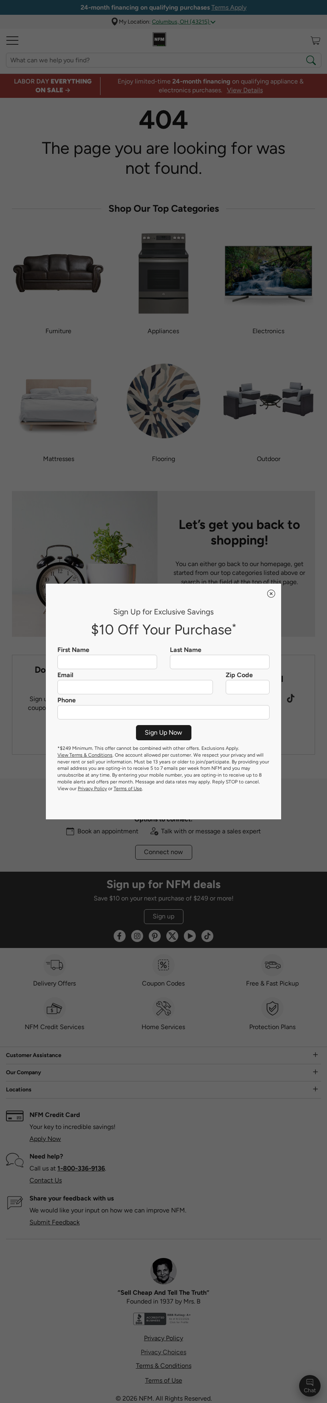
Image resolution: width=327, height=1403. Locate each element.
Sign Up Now (163, 732)
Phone (66, 700)
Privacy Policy (92, 788)
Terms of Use (128, 788)
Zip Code (239, 675)
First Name (73, 650)
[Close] (271, 594)
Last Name (185, 650)
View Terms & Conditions (84, 755)
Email (65, 675)
